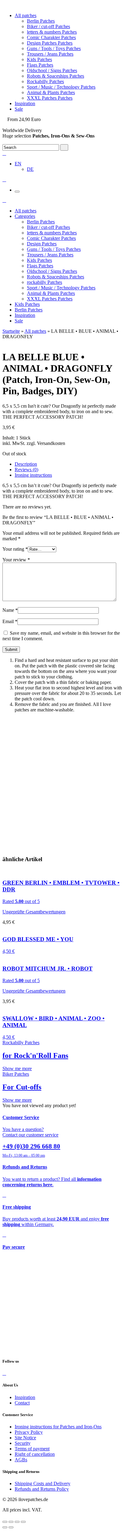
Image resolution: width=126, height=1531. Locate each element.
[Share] (11, 1522)
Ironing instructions (33, 475)
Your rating (15, 549)
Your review (16, 559)
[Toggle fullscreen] (17, 1522)
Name (10, 610)
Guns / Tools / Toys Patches (54, 48)
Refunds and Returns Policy (42, 1489)
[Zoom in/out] (23, 1522)
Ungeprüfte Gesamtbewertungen (33, 911)
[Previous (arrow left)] (4, 1527)
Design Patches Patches (49, 43)
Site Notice (25, 1437)
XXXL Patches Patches (49, 98)
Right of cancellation (35, 1454)
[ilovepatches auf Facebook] (4, 1373)
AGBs (21, 1459)
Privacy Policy (29, 1432)
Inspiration (25, 103)
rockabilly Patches (44, 282)
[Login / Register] (4, 153)
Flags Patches (40, 65)
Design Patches (42, 243)
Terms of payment (32, 1448)
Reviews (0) (26, 469)
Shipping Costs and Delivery (42, 1483)
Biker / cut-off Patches (48, 26)
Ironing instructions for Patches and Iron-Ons (58, 1426)
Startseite (11, 331)
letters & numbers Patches (52, 32)
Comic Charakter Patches (51, 37)
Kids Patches (39, 59)
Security (23, 1443)
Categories (25, 216)
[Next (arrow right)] (11, 1527)
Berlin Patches (41, 21)
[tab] (69, 464)
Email (9, 621)
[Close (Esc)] (4, 1522)
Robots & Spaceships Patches (55, 76)
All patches (25, 15)
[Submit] (64, 147)
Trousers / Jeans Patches (50, 54)
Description (26, 464)
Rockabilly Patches (45, 81)
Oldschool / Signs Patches (52, 70)
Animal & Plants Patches (51, 92)
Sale (19, 109)
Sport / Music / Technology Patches (61, 87)
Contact (22, 1402)
